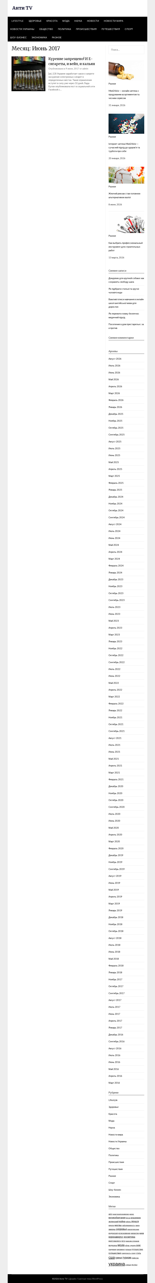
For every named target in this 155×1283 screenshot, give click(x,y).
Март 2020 (114, 841)
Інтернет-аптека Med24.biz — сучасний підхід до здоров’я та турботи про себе (124, 147)
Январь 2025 (115, 489)
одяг (138, 1245)
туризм (126, 1257)
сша (112, 1257)
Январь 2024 (115, 572)
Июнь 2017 (114, 1013)
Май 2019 (114, 889)
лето (123, 1241)
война (122, 1221)
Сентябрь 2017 (117, 993)
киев (141, 1233)
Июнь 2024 (114, 538)
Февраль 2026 (116, 400)
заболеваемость (128, 1225)
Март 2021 (114, 772)
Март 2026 (114, 393)
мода (121, 1245)
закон (137, 1225)
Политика (64, 29)
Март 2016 (114, 1082)
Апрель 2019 (115, 896)
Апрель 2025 (115, 469)
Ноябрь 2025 (115, 420)
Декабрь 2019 (116, 855)
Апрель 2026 (115, 386)
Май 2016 (114, 1069)
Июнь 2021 (114, 751)
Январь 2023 (115, 641)
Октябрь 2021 (116, 724)
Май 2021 (114, 758)
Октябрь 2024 (116, 510)
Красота (52, 20)
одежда (133, 1245)
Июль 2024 (114, 531)
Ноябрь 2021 (115, 717)
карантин (135, 1233)
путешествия (115, 1253)
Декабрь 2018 (116, 917)
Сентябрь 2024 (117, 517)
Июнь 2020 (114, 820)
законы (112, 1229)
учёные (128, 1265)
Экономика (39, 37)
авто (110, 1214)
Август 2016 (115, 1048)
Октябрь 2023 (116, 593)
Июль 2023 (114, 607)
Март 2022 (114, 696)
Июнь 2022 (114, 675)
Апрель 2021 (115, 765)
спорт (133, 1253)
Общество (46, 29)
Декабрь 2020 (116, 786)
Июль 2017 (114, 1006)
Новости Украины (22, 29)
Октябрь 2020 (116, 800)
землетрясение (133, 1229)
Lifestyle (18, 20)
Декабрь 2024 (116, 496)
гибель (128, 1222)
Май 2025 (114, 462)
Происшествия (86, 29)
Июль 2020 (114, 813)
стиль (138, 1253)
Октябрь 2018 (116, 931)
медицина (113, 1245)
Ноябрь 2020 (115, 793)
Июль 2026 (114, 365)
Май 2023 (114, 620)
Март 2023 (114, 634)
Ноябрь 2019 (115, 862)
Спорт (129, 29)
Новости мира (113, 20)
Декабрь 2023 (116, 579)
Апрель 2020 (115, 834)
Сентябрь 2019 (117, 869)
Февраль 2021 (116, 779)
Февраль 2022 (116, 703)
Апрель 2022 (115, 689)
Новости (93, 20)
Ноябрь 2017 (115, 979)
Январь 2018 (115, 972)
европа (111, 1225)
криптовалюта (115, 1241)
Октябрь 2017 (116, 986)
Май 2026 (114, 379)
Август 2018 (115, 938)
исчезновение (124, 1233)
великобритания (117, 1217)
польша (128, 1249)
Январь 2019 (115, 910)
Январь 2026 (115, 407)
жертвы (118, 1225)
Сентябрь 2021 (117, 731)
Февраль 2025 (116, 482)
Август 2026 (115, 358)
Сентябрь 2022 (117, 662)
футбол (134, 1265)
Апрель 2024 (115, 551)
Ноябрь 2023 (115, 586)
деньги (135, 1221)
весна (128, 1218)
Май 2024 (114, 544)
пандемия (112, 1249)
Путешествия (111, 29)
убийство (135, 1258)
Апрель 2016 (115, 1075)
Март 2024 (114, 558)
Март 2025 (114, 475)
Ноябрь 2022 (115, 648)
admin (85, 68)
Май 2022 (114, 682)
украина (117, 1263)
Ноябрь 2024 (115, 503)
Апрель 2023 (115, 627)
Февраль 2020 (116, 848)
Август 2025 (115, 441)
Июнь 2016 (114, 1062)
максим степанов (132, 1241)
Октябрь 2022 (116, 655)
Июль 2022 (114, 669)
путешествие (137, 1249)
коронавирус (116, 1236)
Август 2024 (115, 524)
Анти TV (22, 8)
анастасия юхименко (121, 1214)
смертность (126, 1253)
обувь (127, 1245)
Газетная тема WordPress (90, 1278)
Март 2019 (114, 903)
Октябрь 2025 (116, 427)
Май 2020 (114, 827)
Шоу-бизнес (18, 37)
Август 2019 (115, 875)
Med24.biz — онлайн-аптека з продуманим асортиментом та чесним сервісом (124, 94)
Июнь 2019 (114, 882)
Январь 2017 (115, 1027)
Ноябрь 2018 (115, 924)
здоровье (121, 1229)
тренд (118, 1257)
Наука (78, 20)
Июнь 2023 (114, 613)
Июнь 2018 (114, 951)
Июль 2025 (114, 448)
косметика (129, 1236)
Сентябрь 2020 (117, 806)
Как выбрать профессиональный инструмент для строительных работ (126, 246)
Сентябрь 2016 (117, 1041)
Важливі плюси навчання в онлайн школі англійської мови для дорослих (126, 303)
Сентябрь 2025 (117, 434)
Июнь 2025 (114, 455)
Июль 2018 (114, 944)
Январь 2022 (115, 710)
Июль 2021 (114, 744)
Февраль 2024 (116, 565)
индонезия (113, 1233)
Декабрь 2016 (116, 1034)
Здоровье (35, 20)
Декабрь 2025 (116, 413)
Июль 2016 (114, 1055)
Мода (65, 20)
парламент (121, 1249)
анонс (131, 1214)
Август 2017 (115, 1000)
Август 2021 (115, 738)
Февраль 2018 (116, 965)
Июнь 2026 (114, 372)
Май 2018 (114, 958)
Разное (57, 37)
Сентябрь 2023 (117, 600)
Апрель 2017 (115, 1020)
